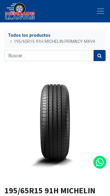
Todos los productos (29, 35)
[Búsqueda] (100, 55)
